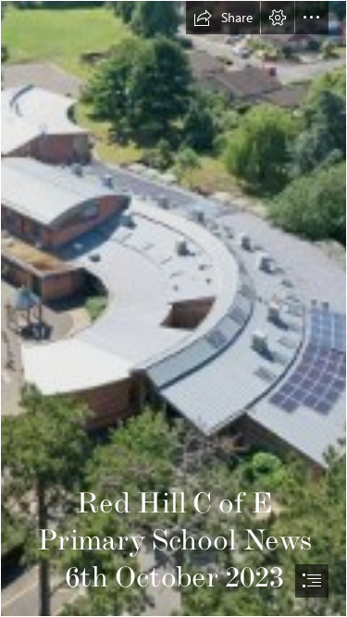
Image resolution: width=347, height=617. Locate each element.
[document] (173, 308)
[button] (223, 17)
